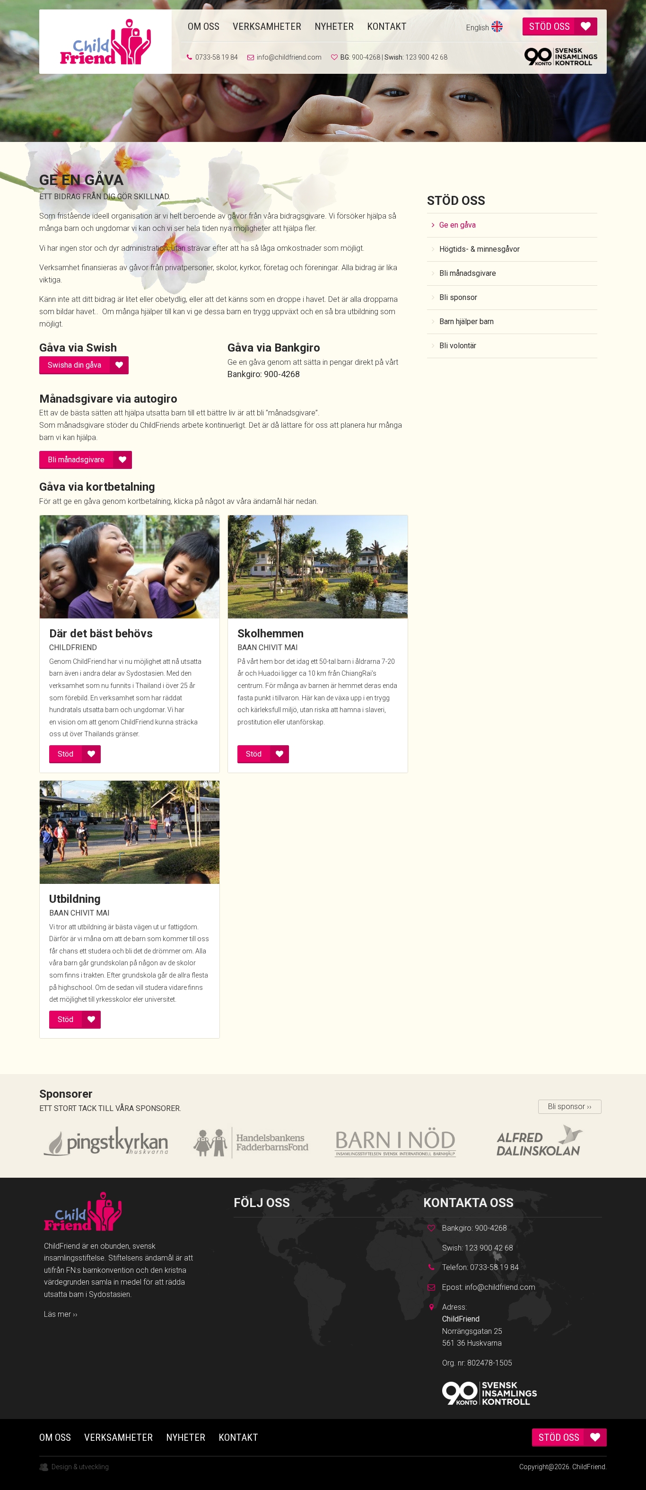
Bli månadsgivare (76, 459)
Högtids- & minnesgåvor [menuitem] (479, 249)
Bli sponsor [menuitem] (458, 297)
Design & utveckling (80, 1467)
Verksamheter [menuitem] (267, 26)
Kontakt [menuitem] (387, 26)
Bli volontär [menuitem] (457, 345)
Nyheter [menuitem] (334, 26)
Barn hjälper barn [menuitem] (466, 321)
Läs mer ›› (61, 1314)
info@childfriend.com (289, 57)
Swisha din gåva (74, 365)
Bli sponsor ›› (570, 1106)
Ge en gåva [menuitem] (457, 224)
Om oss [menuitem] (203, 26)
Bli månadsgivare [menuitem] (467, 273)
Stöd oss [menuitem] (549, 26)
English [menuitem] (477, 27)
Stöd (65, 753)
